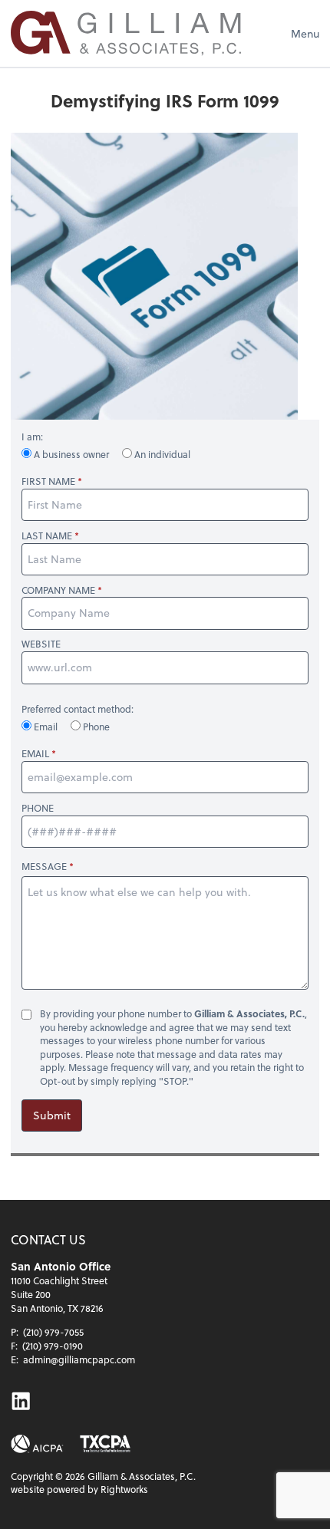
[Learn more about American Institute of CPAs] (37, 1444)
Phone (95, 726)
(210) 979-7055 (53, 1332)
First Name (48, 481)
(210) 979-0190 (52, 1346)
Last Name (46, 535)
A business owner (71, 454)
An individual (161, 454)
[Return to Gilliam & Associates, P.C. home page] (126, 33)
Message (44, 866)
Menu (305, 33)
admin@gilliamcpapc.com (79, 1359)
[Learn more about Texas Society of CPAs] (105, 1444)
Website (41, 644)
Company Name (58, 590)
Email (45, 726)
